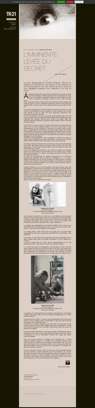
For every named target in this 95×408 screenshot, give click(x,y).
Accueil (25, 49)
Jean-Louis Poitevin (60, 74)
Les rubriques (31, 49)
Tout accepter (61, 2)
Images (13, 24)
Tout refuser (70, 2)
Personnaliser (79, 2)
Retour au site (12, 19)
